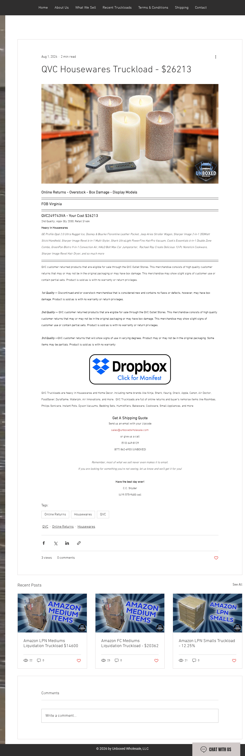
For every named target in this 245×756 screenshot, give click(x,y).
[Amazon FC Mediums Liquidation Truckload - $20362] (130, 613)
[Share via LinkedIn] (67, 543)
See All (237, 585)
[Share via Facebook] (43, 543)
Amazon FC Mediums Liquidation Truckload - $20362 (130, 643)
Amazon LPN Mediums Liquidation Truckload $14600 (50, 643)
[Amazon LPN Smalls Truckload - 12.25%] (207, 613)
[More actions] (215, 57)
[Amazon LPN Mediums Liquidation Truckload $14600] (52, 613)
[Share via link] (79, 543)
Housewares (83, 515)
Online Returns (55, 515)
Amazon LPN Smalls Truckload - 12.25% (207, 643)
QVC (103, 515)
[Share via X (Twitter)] (55, 543)
